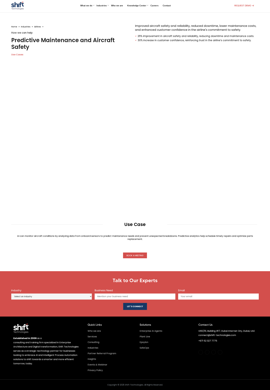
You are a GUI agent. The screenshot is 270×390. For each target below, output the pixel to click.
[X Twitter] (200, 352)
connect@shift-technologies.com (217, 335)
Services (92, 336)
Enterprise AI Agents (151, 331)
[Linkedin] (207, 352)
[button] (17, 54)
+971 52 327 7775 (207, 340)
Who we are (94, 331)
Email (181, 290)
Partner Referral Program (102, 353)
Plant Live (145, 336)
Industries (93, 347)
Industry (16, 290)
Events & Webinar (97, 364)
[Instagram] (213, 352)
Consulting (93, 342)
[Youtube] (220, 352)
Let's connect (135, 306)
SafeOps (144, 347)
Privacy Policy (95, 370)
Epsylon (144, 342)
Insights (92, 359)
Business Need (104, 290)
